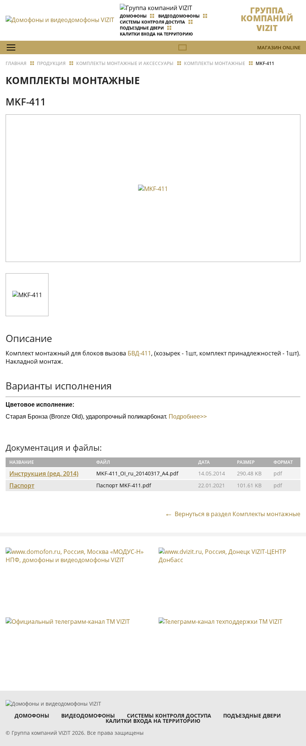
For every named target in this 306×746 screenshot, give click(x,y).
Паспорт (21, 485)
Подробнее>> (188, 416)
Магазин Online (278, 47)
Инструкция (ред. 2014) (43, 473)
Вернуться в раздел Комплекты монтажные (237, 514)
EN (182, 47)
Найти (286, 64)
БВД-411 (139, 353)
